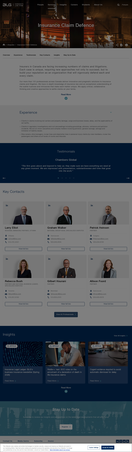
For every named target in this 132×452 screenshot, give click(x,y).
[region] (66, 447)
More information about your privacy (60, 450)
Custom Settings (93, 447)
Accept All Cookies (107, 447)
